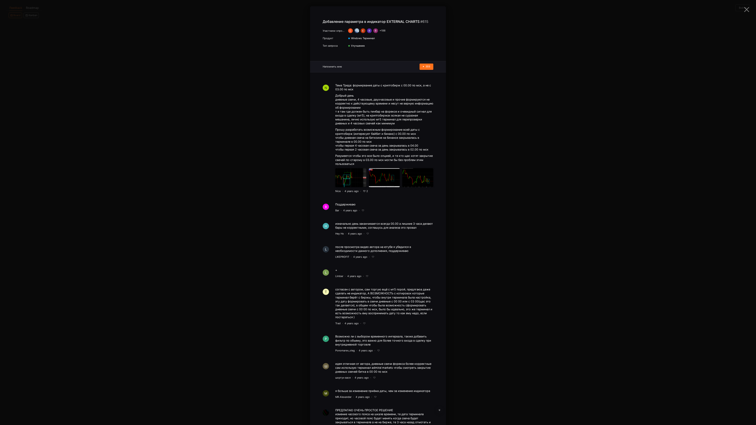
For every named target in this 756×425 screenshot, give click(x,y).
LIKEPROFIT (342, 256)
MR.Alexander (343, 396)
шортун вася (343, 377)
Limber (339, 276)
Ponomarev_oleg (345, 350)
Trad (338, 323)
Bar (337, 210)
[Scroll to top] (439, 401)
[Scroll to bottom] (439, 410)
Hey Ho (339, 233)
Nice (338, 191)
